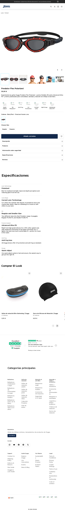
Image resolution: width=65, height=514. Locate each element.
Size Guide (11, 467)
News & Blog (25, 467)
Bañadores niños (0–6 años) (11, 408)
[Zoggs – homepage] (25, 6)
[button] (58, 1)
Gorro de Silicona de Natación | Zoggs (45, 313)
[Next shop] (57, 325)
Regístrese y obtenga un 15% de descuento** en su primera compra (32, 1)
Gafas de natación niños (24, 397)
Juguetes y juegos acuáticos (52, 402)
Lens (2, 12)
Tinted (7, 12)
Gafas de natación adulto (24, 385)
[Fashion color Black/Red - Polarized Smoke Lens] (3, 120)
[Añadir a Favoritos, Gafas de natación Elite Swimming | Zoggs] (29, 273)
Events (23, 464)
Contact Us (11, 456)
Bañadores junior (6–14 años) (11, 402)
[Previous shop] (53, 325)
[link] (9, 445)
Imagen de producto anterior (57, 69)
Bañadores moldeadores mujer (11, 384)
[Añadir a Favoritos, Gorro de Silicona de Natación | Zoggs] (60, 273)
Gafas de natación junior (24, 391)
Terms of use (53, 469)
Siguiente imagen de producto (61, 69)
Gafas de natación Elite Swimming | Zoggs (15, 313)
